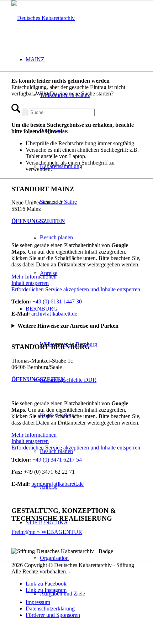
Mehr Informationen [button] (34, 277)
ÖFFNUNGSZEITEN (38, 221)
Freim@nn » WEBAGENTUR (46, 532)
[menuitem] (84, 602)
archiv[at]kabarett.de (54, 314)
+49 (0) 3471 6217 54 (57, 460)
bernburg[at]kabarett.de (57, 484)
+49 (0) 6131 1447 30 (57, 301)
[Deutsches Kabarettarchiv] (43, 18)
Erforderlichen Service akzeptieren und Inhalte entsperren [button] (75, 289)
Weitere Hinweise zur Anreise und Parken (67, 326)
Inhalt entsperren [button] (30, 283)
